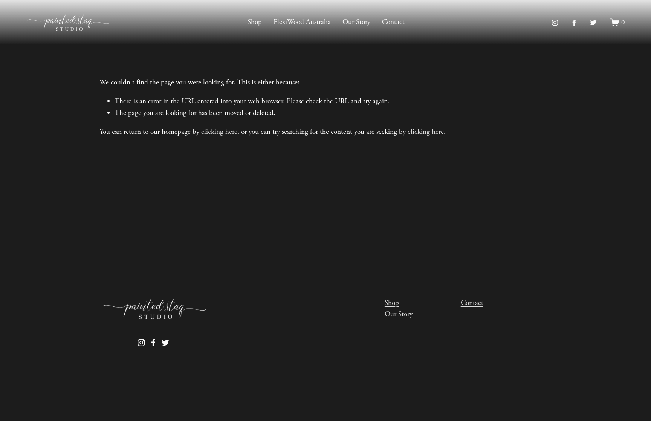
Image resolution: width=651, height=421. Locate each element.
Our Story (356, 22)
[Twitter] (593, 22)
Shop (255, 22)
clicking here (219, 131)
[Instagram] (555, 22)
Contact (393, 22)
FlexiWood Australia (302, 22)
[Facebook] (574, 22)
